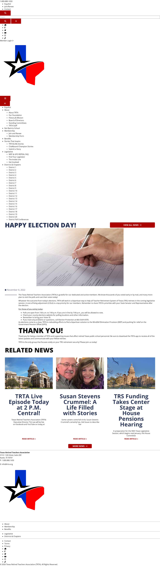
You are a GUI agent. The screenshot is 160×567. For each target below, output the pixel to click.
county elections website (42, 315)
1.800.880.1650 (8, 460)
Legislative (8, 151)
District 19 (13, 214)
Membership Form (16, 136)
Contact (7, 9)
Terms (7, 543)
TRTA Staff (13, 125)
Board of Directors (16, 120)
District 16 (13, 206)
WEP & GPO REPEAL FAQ (19, 154)
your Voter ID (44, 317)
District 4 (12, 175)
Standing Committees (17, 123)
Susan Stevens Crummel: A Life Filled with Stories (80, 404)
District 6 (12, 180)
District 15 (13, 204)
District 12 (13, 196)
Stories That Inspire (12, 141)
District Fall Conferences (19, 219)
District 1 (12, 167)
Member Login (6, 40)
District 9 (12, 188)
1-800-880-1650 (6, 1)
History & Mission (16, 118)
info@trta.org (7, 464)
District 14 (13, 201)
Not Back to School (12, 128)
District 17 (13, 209)
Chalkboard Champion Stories (21, 146)
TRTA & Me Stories (16, 144)
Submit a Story (15, 149)
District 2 (12, 170)
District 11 (13, 193)
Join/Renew (8, 6)
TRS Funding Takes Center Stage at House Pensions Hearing (131, 410)
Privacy (7, 546)
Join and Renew (15, 133)
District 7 (12, 183)
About (6, 110)
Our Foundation (15, 115)
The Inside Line (15, 159)
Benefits (7, 138)
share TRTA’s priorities (102, 303)
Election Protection (66, 320)
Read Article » (29, 439)
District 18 (13, 211)
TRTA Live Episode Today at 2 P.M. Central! (29, 404)
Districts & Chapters (12, 165)
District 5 (12, 178)
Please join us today (88, 342)
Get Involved (14, 162)
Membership (9, 131)
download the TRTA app (129, 336)
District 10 (13, 191)
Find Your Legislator (17, 157)
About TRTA (13, 112)
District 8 (12, 185)
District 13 (13, 198)
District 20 (13, 217)
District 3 (12, 172)
